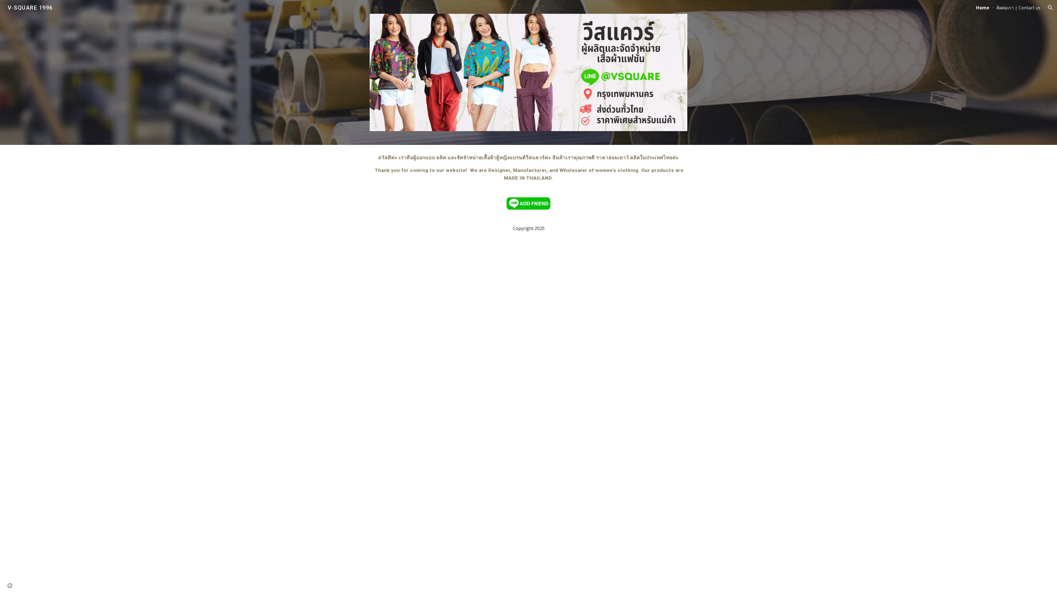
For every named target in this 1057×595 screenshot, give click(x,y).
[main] (528, 168)
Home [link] (982, 8)
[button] (1050, 7)
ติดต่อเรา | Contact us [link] (1018, 8)
